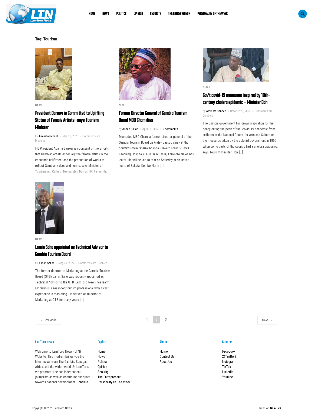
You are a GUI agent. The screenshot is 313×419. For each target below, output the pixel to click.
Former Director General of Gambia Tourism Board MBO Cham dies (153, 116)
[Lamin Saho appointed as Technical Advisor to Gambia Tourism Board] (49, 207)
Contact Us (167, 357)
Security (155, 14)
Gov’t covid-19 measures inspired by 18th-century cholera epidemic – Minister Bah (236, 99)
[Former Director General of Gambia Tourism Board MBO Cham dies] (145, 73)
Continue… (83, 382)
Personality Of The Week (212, 14)
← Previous (48, 320)
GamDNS (275, 408)
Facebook (228, 351)
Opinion (138, 14)
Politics (121, 14)
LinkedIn (227, 372)
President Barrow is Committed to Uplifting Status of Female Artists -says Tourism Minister (69, 120)
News (105, 14)
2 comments (170, 129)
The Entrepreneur (179, 14)
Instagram (228, 362)
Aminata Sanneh (49, 136)
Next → (267, 320)
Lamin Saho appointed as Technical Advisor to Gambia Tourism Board (71, 250)
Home (92, 14)
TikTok (226, 367)
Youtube (227, 377)
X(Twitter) (229, 357)
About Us (166, 362)
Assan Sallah (130, 129)
